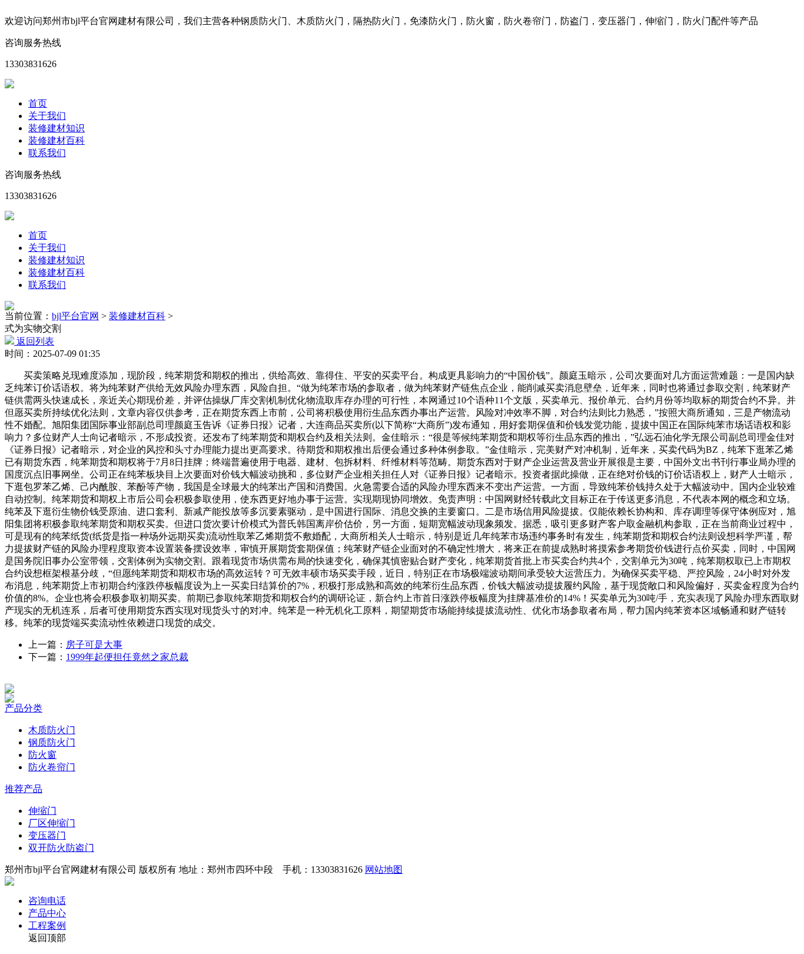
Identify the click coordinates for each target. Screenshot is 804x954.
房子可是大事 (94, 645)
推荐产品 (23, 789)
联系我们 (47, 153)
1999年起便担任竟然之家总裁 (127, 657)
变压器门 (47, 835)
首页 (37, 103)
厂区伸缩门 (51, 823)
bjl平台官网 (75, 316)
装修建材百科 (56, 140)
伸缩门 (42, 811)
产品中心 (47, 913)
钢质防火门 (51, 742)
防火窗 (42, 755)
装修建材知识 (56, 128)
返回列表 (34, 341)
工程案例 (47, 925)
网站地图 (384, 869)
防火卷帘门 (51, 767)
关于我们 (47, 116)
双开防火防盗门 (61, 848)
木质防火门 (51, 730)
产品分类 (23, 708)
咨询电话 (47, 901)
